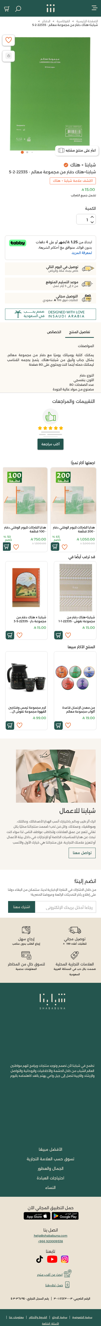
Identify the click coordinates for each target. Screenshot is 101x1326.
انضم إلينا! (85, 881)
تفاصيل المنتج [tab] (79, 332)
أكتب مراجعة (50, 444)
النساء (50, 1187)
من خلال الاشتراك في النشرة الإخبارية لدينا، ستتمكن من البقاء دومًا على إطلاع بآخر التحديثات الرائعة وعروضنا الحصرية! (52, 892)
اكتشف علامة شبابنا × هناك (73, 181)
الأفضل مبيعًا (50, 1149)
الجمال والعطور (50, 1168)
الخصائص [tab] (54, 332)
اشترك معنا (21, 907)
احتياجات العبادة (50, 1178)
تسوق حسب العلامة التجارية (50, 1159)
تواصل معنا (82, 853)
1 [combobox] (87, 220)
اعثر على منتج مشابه (81, 150)
